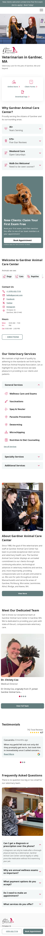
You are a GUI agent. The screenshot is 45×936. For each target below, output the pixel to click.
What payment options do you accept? (19, 883)
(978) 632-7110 (12, 931)
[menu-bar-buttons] (41, 10)
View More (22, 593)
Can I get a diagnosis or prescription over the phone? (19, 845)
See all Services (10, 446)
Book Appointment (33, 931)
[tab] (19, 696)
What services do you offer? (18, 904)
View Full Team (22, 706)
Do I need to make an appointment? (15, 894)
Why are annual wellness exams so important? (20, 871)
